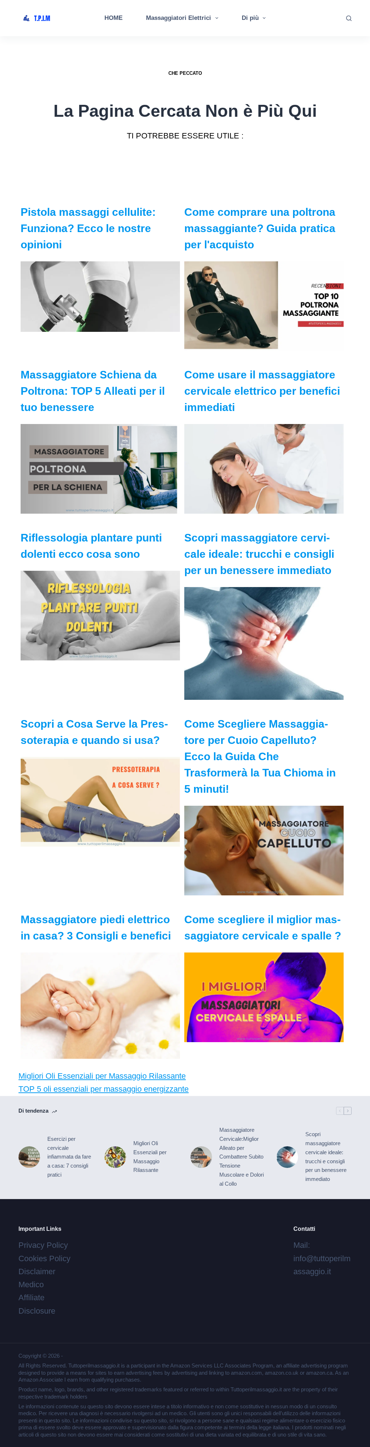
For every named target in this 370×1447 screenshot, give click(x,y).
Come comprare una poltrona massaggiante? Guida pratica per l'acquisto (259, 228)
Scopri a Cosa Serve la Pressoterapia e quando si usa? (94, 732)
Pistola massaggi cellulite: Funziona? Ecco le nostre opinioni (88, 228)
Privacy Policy (43, 1245)
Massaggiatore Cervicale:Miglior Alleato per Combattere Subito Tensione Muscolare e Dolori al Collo (241, 1157)
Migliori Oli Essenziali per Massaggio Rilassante (102, 1075)
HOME (113, 17)
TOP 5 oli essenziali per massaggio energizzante (103, 1088)
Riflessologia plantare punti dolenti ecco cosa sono (91, 546)
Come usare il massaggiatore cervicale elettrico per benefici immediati (262, 391)
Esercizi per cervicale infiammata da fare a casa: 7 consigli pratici (69, 1157)
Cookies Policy (44, 1258)
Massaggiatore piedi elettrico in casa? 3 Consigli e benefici (96, 927)
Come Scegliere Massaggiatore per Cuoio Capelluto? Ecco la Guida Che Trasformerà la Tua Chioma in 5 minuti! (260, 756)
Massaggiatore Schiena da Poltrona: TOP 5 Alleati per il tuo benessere (93, 391)
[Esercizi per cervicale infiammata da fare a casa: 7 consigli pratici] (29, 1157)
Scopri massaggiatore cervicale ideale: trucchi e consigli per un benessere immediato (259, 554)
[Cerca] (349, 18)
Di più (250, 17)
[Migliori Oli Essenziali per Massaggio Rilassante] (115, 1157)
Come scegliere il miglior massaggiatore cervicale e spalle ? (262, 927)
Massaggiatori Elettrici (178, 17)
